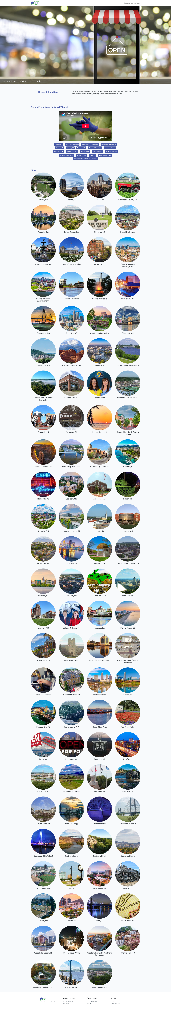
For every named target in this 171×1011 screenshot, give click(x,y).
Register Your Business (132, 3)
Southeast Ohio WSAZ (66, 155)
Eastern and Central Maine (90, 144)
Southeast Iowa (97, 151)
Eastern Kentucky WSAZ (108, 144)
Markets (89, 1003)
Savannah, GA (85, 151)
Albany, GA (58, 144)
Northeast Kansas (109, 148)
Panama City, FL (59, 151)
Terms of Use (115, 1003)
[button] (13, 45)
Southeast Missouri (111, 151)
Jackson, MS (60, 148)
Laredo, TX (70, 148)
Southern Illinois (81, 155)
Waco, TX (92, 155)
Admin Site (66, 1003)
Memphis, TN (81, 148)
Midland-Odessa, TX (95, 148)
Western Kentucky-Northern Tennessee (85, 159)
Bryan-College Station (72, 144)
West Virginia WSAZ (105, 155)
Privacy (113, 1001)
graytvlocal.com (68, 1001)
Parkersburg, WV (72, 151)
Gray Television (92, 1001)
